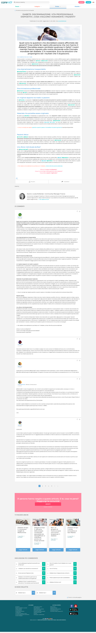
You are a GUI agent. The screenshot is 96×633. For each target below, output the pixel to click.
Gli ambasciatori (18, 610)
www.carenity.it (33, 619)
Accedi (88, 2)
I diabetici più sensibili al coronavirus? (28, 568)
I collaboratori (18, 612)
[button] (18, 6)
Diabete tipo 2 (21, 592)
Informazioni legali (37, 610)
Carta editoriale (37, 607)
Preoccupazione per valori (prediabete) (60, 577)
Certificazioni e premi (38, 606)
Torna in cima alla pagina (74, 597)
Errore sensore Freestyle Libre (25, 573)
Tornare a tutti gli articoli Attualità (25, 10)
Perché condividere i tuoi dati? (21, 607)
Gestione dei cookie (37, 612)
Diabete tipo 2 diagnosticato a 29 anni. (60, 573)
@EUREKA (50, 160)
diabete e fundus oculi (55, 582)
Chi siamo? (17, 606)
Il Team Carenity (18, 608)
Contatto (35, 613)
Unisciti (81, 2)
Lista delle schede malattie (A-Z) (56, 611)
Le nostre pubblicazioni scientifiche (22, 614)
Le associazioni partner (19, 611)
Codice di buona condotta (39, 608)
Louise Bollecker (62, 21)
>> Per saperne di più (43, 199)
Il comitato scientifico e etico (21, 613)
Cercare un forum (53, 607)
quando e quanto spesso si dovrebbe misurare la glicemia (47, 127)
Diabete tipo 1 (42, 592)
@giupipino (65, 157)
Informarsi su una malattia (55, 608)
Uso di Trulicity (53, 568)
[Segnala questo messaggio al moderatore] (80, 211)
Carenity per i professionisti (39, 614)
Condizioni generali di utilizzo (39, 611)
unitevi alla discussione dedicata (54, 166)
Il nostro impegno (19, 615)
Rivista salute (52, 606)
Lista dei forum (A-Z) (54, 610)
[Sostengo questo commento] (77, 211)
